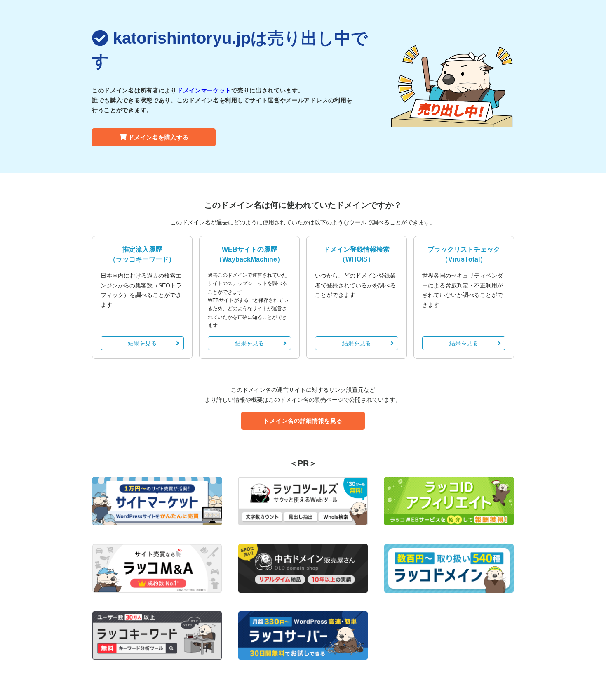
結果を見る (142, 343)
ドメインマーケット (204, 90)
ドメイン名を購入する (158, 137)
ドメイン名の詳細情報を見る (302, 420)
